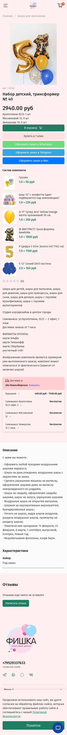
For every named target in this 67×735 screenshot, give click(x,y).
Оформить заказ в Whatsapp (33, 144)
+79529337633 (14, 663)
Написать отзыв (15, 603)
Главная (8, 16)
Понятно (33, 725)
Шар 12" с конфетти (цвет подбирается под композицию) (39, 196)
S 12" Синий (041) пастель (35, 263)
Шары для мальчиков (31, 16)
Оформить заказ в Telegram (33, 152)
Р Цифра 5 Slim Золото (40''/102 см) (41, 246)
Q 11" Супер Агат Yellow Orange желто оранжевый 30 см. (38, 213)
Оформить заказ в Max (33, 160)
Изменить (34, 385)
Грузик (23, 177)
